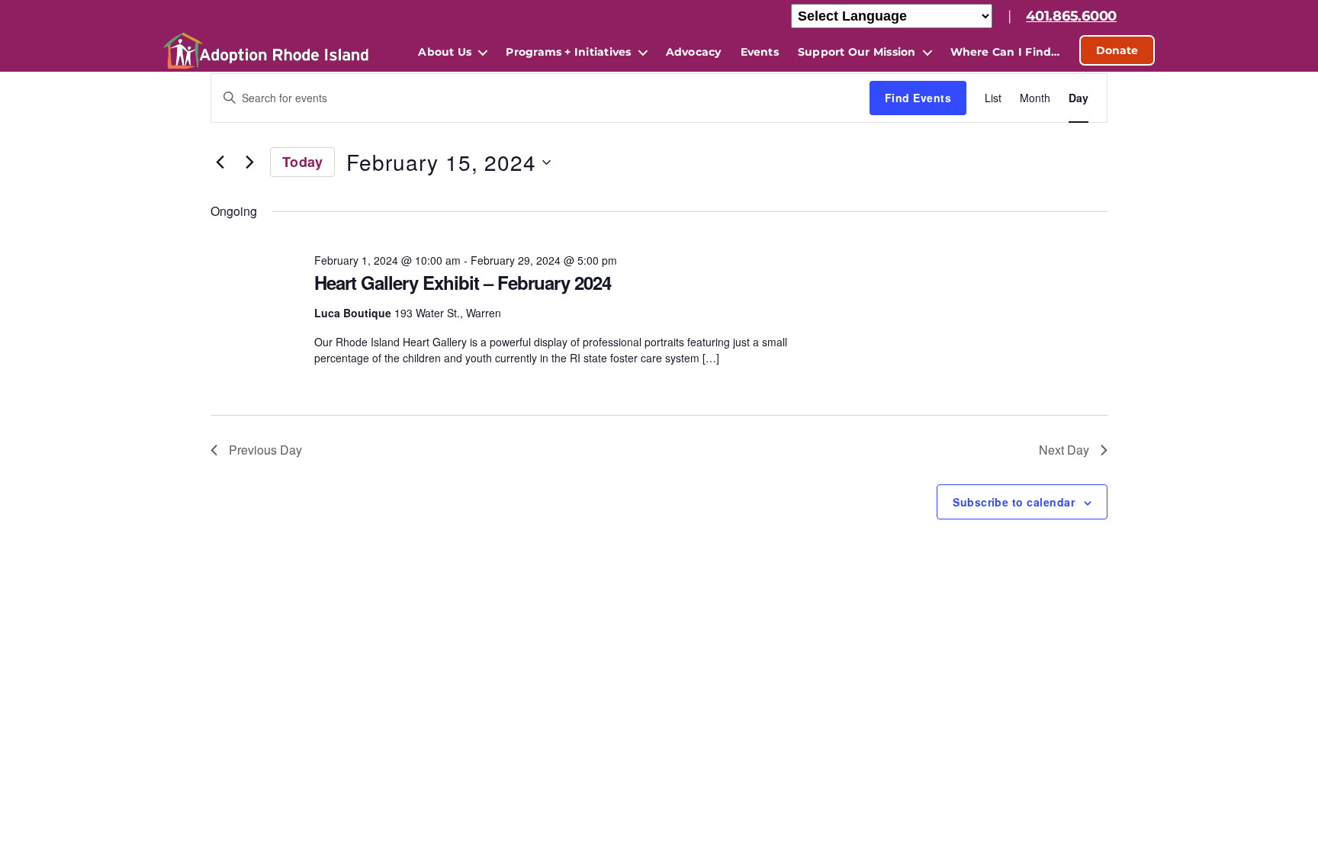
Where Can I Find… (1005, 52)
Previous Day (265, 449)
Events (760, 52)
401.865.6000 (1071, 16)
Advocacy (694, 52)
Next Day (1064, 449)
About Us (444, 52)
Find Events (918, 97)
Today (302, 162)
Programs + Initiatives (568, 52)
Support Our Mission (857, 52)
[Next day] (249, 162)
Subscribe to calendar (1014, 502)
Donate (1117, 50)
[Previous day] (220, 162)
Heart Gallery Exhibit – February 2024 (462, 282)
